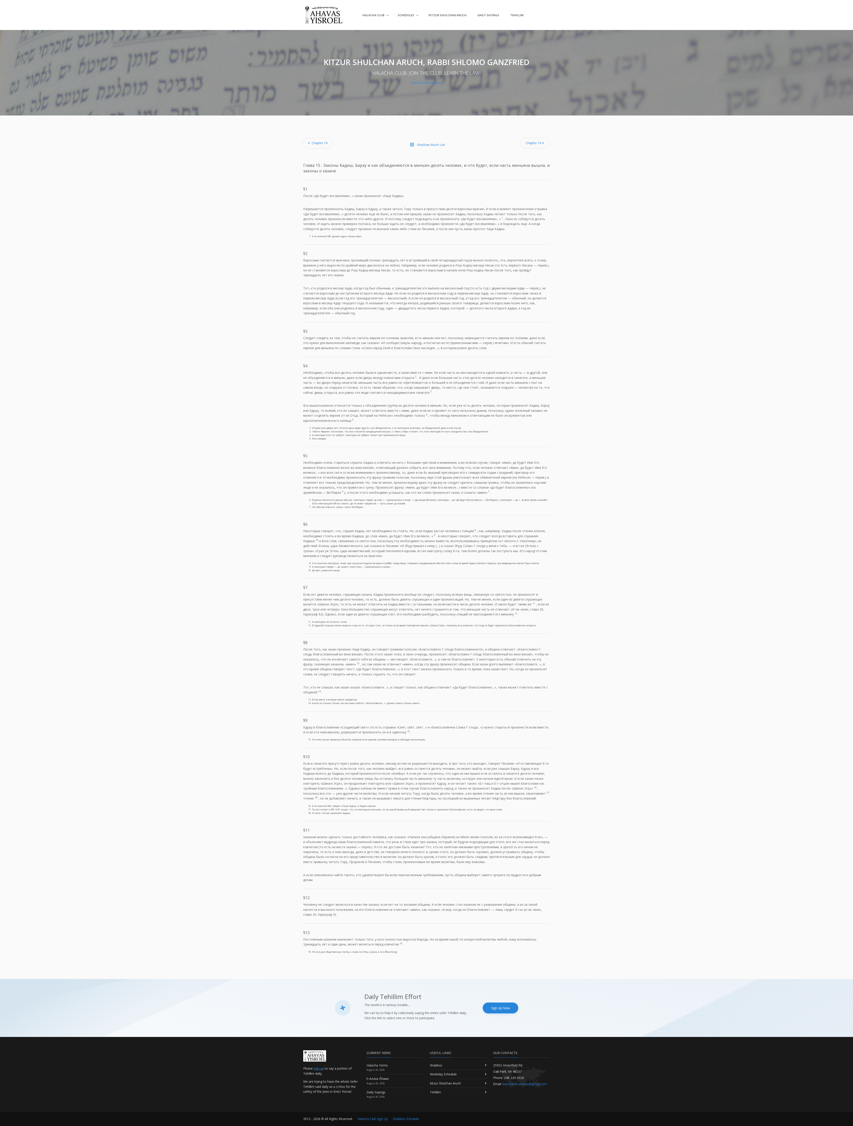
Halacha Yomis (377, 1065)
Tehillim (517, 15)
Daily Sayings (488, 15)
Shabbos (436, 1065)
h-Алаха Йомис (378, 1078)
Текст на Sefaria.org (426, 83)
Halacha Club (374, 15)
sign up (319, 1068)
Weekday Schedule (443, 1074)
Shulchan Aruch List (427, 144)
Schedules (406, 15)
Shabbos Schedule (406, 1119)
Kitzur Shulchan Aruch (447, 15)
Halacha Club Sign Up (372, 1119)
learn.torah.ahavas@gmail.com (524, 1084)
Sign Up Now (500, 1008)
